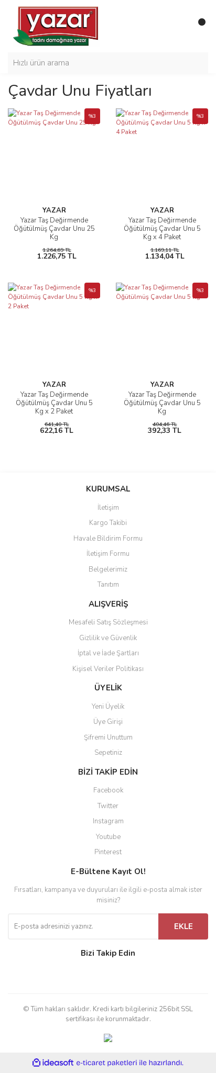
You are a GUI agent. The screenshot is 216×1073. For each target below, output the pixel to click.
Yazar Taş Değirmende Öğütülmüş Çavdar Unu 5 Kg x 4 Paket (162, 229)
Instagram (108, 821)
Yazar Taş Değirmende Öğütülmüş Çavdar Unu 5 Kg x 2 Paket (54, 403)
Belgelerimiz (108, 569)
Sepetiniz (108, 752)
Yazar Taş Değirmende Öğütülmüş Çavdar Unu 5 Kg (162, 403)
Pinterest (108, 852)
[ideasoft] (53, 1063)
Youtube (108, 837)
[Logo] (56, 25)
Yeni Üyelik (108, 706)
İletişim (108, 507)
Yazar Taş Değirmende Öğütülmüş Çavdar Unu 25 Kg (54, 229)
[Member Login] (176, 26)
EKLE (183, 926)
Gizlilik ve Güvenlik (108, 638)
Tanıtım (108, 584)
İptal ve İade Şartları (108, 653)
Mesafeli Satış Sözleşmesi (108, 622)
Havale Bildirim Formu (108, 538)
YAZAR (54, 210)
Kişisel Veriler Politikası (108, 669)
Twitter (108, 806)
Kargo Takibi (108, 523)
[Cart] (197, 26)
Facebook (108, 790)
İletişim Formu (108, 553)
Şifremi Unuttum (108, 737)
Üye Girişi (108, 721)
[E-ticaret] (106, 1062)
